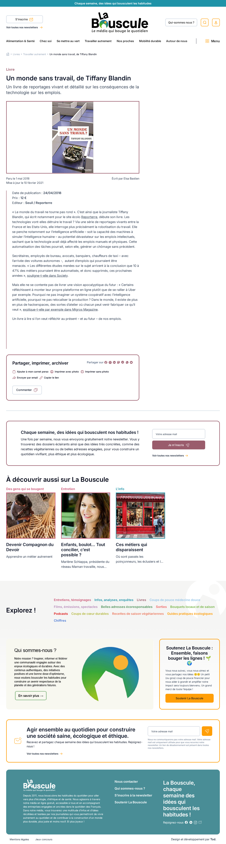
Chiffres (60, 620)
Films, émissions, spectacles (76, 607)
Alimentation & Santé (20, 41)
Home (8, 54)
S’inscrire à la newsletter (133, 795)
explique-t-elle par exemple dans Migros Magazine (60, 309)
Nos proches (125, 41)
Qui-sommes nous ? (181, 22)
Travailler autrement (98, 41)
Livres (16, 54)
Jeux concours (43, 839)
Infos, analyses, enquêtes (113, 600)
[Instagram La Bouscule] (110, 362)
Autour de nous (176, 41)
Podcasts (61, 614)
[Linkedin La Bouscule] (114, 362)
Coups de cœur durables (90, 614)
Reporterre (89, 217)
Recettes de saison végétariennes (138, 614)
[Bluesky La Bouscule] (131, 362)
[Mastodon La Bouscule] (118, 362)
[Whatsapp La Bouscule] (127, 362)
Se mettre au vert (68, 41)
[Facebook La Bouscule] (106, 362)
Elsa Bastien (131, 178)
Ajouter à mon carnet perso (32, 371)
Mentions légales (19, 839)
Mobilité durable (150, 41)
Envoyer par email (27, 377)
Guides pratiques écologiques (190, 614)
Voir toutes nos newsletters (22, 27)
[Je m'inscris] (207, 731)
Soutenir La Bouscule (189, 698)
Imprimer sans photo (97, 371)
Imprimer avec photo (67, 371)
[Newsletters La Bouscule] (200, 822)
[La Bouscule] (120, 22)
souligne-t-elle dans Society (47, 275)
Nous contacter (126, 781)
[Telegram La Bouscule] (123, 362)
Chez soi (46, 41)
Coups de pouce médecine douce (175, 600)
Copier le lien (51, 377)
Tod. (213, 839)
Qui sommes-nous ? (130, 788)
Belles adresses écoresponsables (127, 607)
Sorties (161, 607)
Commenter (24, 390)
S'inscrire (21, 19)
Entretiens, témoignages (72, 600)
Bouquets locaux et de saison (192, 607)
